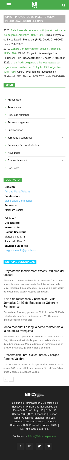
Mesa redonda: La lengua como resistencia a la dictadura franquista (33, 328)
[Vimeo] (48, 446)
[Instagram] (29, 446)
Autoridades (14, 107)
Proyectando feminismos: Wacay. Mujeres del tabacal (34, 272)
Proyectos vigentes (18, 122)
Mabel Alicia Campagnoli (18, 200)
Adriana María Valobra (17, 191)
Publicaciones (15, 130)
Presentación (15, 99)
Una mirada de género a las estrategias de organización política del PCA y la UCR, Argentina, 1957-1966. (33, 66)
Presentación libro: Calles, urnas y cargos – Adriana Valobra (33, 356)
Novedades (14, 152)
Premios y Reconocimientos (23, 145)
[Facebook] (20, 446)
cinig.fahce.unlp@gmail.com (20, 250)
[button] (64, 5)
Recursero (13, 168)
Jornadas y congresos (20, 137)
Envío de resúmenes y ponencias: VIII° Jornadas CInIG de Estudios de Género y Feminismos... (31, 302)
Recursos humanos (18, 114)
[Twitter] (39, 446)
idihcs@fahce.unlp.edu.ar (42, 436)
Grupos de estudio (18, 160)
